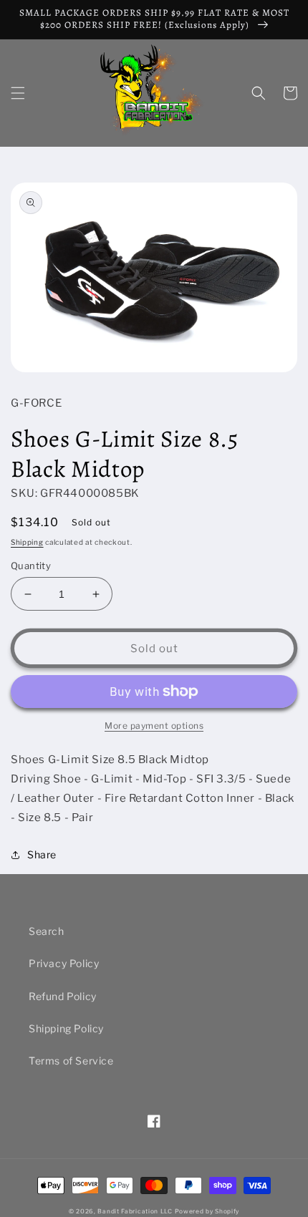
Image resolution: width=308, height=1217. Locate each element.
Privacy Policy (64, 963)
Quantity (31, 565)
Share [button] (42, 854)
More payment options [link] (154, 725)
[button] (18, 93)
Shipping (27, 542)
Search (46, 931)
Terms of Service (71, 1060)
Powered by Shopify (207, 1211)
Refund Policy (63, 996)
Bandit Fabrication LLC (134, 1211)
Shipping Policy (66, 1028)
